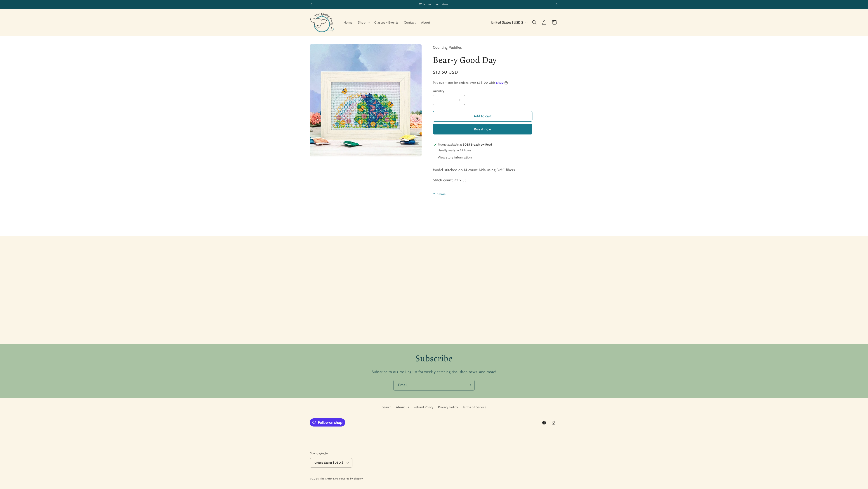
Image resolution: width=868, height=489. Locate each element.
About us (402, 407)
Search (387, 407)
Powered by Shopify (351, 478)
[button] (363, 22)
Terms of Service (474, 407)
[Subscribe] (469, 385)
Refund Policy (423, 407)
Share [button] (441, 194)
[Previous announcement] (311, 4)
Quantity (438, 91)
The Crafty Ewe (329, 478)
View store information (455, 157)
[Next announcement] (557, 4)
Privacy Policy (448, 407)
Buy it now (482, 129)
